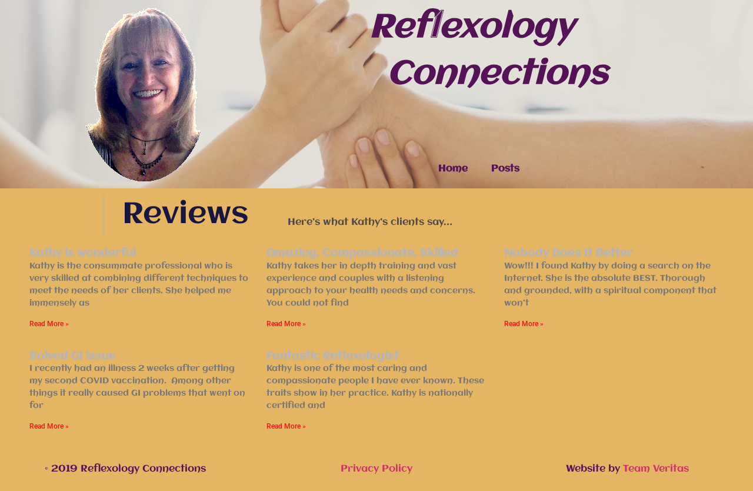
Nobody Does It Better (568, 253)
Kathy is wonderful (82, 253)
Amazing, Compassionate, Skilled (362, 253)
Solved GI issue (72, 356)
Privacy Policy (376, 469)
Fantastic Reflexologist (332, 356)
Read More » (49, 324)
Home (453, 169)
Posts (505, 169)
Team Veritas (656, 469)
